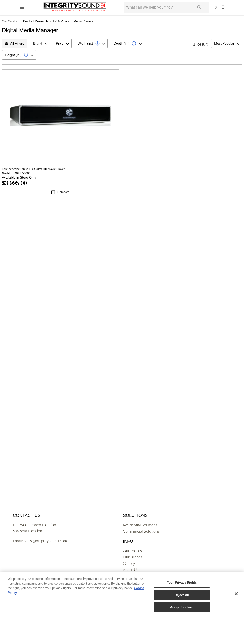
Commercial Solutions (141, 531)
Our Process (133, 551)
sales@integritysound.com (45, 541)
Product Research (35, 21)
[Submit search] (199, 7)
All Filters (17, 43)
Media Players (83, 21)
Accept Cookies (181, 607)
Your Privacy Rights (182, 582)
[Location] (216, 7)
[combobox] (40, 43)
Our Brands (132, 557)
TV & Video (61, 21)
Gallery (129, 564)
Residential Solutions (140, 525)
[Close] (236, 594)
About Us (130, 570)
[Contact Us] (223, 7)
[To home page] (74, 7)
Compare (63, 192)
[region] (122, 594)
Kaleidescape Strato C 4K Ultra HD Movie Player (33, 169)
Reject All (182, 595)
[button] (22, 7)
